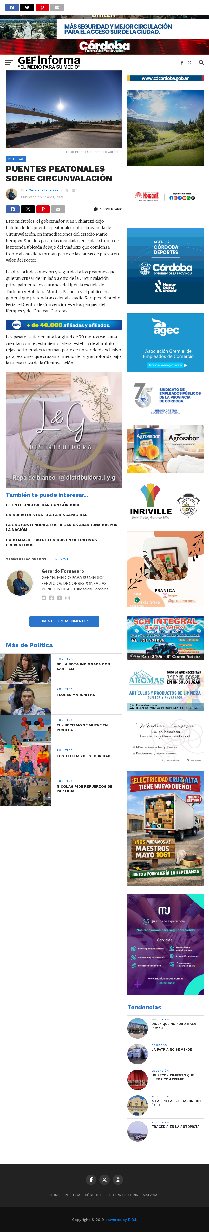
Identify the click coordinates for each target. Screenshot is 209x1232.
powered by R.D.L (121, 1219)
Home (55, 1195)
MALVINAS (151, 1195)
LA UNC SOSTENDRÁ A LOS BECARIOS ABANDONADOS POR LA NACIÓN (61, 527)
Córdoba (93, 1195)
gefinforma (58, 559)
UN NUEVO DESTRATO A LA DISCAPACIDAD (47, 515)
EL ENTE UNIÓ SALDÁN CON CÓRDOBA (42, 504)
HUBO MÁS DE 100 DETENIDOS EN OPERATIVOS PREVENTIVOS (51, 542)
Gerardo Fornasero (45, 190)
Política (72, 1195)
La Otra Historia (122, 1195)
